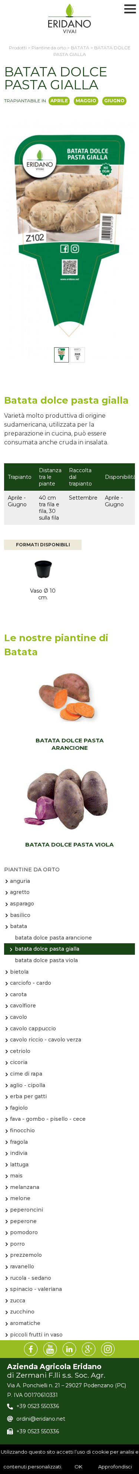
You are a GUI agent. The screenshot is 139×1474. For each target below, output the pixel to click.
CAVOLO (18, 1017)
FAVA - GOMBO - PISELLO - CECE (48, 1119)
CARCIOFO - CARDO (30, 983)
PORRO (17, 1244)
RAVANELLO (22, 1266)
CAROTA (18, 994)
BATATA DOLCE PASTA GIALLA (47, 948)
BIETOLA (19, 971)
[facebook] (31, 1349)
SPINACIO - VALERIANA (36, 1289)
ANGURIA (20, 881)
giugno (114, 100)
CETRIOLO (20, 1051)
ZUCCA (17, 1300)
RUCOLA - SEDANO (30, 1278)
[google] (89, 1349)
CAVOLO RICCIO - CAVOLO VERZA (45, 1039)
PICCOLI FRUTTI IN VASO (36, 1334)
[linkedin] (70, 1349)
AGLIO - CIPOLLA (27, 1085)
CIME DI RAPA (26, 1073)
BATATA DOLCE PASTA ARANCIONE (70, 744)
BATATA (18, 926)
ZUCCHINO (22, 1311)
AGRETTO (20, 892)
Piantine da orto (32, 869)
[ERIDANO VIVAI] (69, 18)
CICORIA (18, 1062)
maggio (86, 100)
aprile (59, 100)
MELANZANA (24, 1187)
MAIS (16, 1175)
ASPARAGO (22, 903)
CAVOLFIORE (23, 1005)
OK (78, 1467)
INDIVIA (18, 1153)
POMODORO (24, 1232)
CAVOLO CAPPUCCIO (33, 1028)
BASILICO (20, 915)
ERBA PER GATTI (28, 1096)
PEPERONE (23, 1221)
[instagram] (108, 1349)
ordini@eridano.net (40, 1418)
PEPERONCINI (26, 1209)
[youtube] (50, 1349)
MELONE (20, 1198)
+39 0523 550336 (37, 1406)
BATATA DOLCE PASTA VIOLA (69, 844)
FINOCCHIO (22, 1130)
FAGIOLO (19, 1107)
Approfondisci (115, 1467)
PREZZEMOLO (26, 1255)
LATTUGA (19, 1164)
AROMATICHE (25, 1323)
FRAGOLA (19, 1142)
